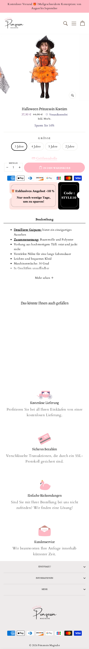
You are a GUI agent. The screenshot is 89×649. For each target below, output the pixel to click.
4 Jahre (36, 146)
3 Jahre (19, 146)
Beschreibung (44, 219)
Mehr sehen (43, 278)
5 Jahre (53, 146)
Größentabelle (46, 158)
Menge (13, 163)
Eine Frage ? (44, 566)
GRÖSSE (44, 138)
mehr (45, 589)
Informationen (44, 578)
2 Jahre (70, 146)
